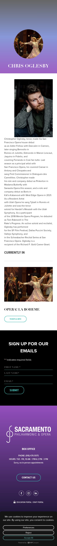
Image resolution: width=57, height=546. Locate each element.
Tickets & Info (15, 319)
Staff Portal (38, 502)
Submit (14, 390)
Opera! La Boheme (21, 309)
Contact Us (28, 477)
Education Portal (24, 502)
